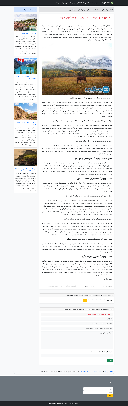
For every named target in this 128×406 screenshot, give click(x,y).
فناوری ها (86, 3)
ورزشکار (57, 3)
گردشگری (79, 3)
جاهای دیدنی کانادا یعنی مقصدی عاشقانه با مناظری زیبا (26, 77)
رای (85, 300)
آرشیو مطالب (94, 3)
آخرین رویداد (64, 3)
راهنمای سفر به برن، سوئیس (29, 33)
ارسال (110, 360)
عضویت (110, 395)
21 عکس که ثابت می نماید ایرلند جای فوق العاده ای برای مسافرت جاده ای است (25, 169)
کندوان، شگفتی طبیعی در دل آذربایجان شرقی (26, 123)
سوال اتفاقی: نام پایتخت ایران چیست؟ (102, 352)
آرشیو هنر (72, 3)
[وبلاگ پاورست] (107, 3)
